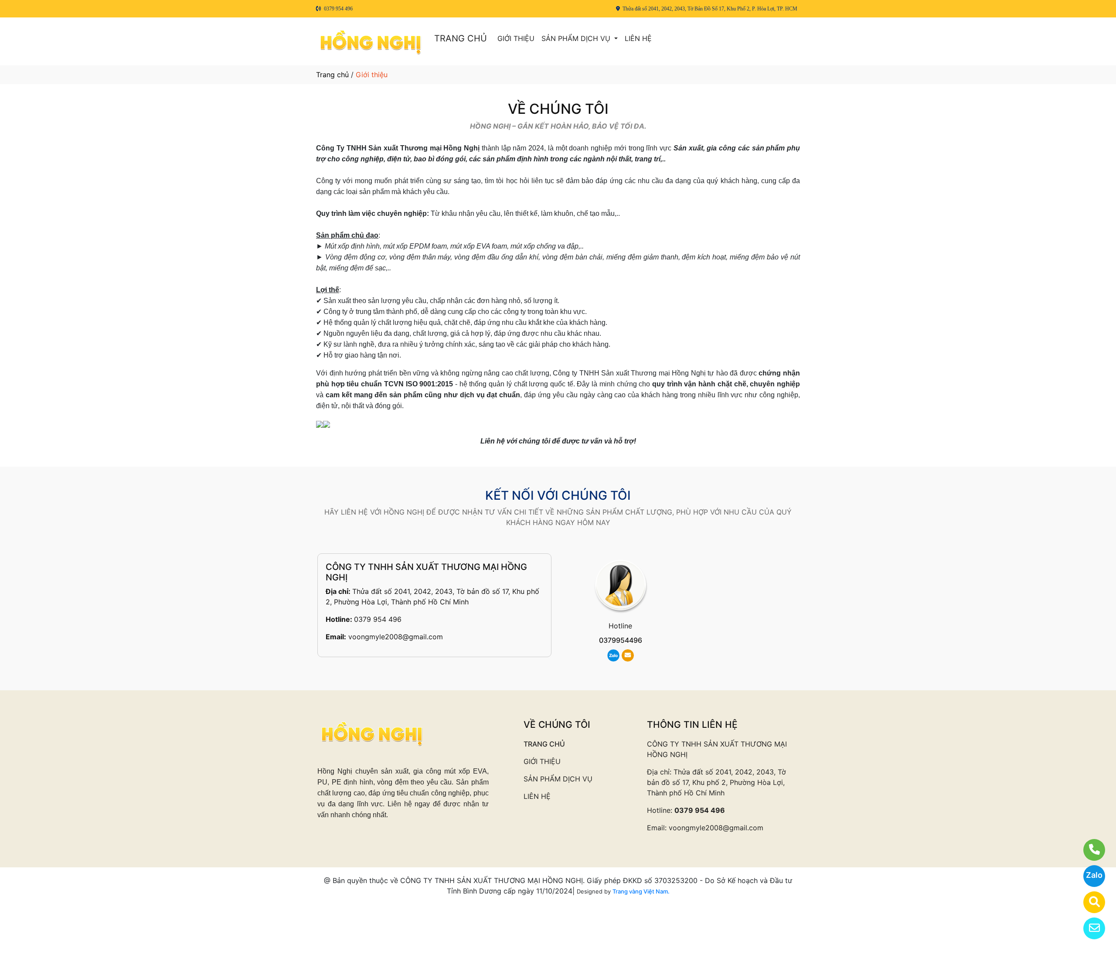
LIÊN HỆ (638, 38)
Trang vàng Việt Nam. (641, 891)
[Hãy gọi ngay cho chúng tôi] (1089, 849)
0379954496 (620, 640)
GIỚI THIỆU (515, 38)
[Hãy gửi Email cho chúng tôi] (1089, 928)
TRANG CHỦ (460, 38)
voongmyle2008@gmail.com (395, 636)
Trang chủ (332, 74)
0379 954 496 (377, 619)
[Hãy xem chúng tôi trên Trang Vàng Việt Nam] (1089, 902)
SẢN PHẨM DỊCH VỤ (576, 38)
